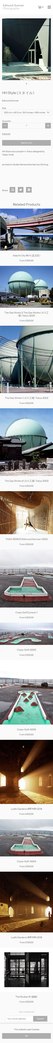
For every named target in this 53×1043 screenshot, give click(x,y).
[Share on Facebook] (13, 190)
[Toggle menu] (49, 7)
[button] (26, 83)
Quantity (6, 121)
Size (4, 108)
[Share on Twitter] (21, 190)
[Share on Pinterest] (29, 190)
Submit (40, 1018)
